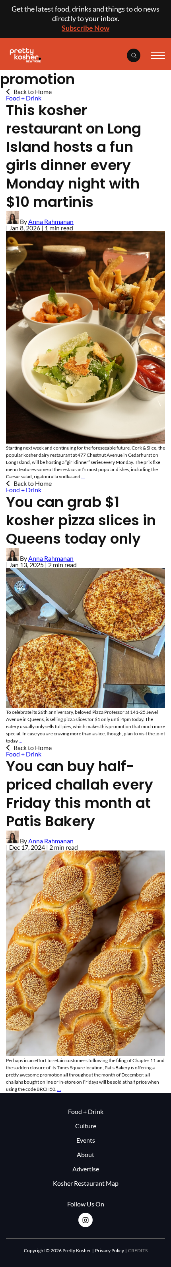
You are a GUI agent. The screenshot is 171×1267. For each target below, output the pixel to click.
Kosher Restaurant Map (86, 1183)
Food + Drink (23, 98)
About (85, 1154)
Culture (85, 1125)
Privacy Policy (109, 1250)
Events (85, 1140)
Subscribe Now (85, 28)
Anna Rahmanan (51, 221)
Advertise (85, 1169)
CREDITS (138, 1250)
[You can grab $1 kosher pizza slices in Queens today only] (85, 705)
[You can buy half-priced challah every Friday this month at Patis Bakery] (85, 1053)
